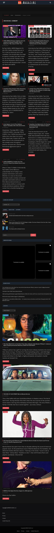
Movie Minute (7, 365)
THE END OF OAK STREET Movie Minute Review (12, 291)
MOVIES (5, 209)
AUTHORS (18, 209)
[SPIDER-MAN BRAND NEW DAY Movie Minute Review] (5, 215)
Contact (4, 518)
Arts (5, 74)
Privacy (3, 515)
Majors (5, 412)
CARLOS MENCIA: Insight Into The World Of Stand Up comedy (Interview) (14, 162)
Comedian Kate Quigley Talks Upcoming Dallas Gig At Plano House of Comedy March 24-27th (14, 90)
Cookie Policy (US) (6, 521)
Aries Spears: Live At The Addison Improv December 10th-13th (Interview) (14, 124)
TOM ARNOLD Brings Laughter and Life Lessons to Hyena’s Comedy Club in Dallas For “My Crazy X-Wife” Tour (14, 42)
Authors (6, 315)
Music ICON (11, 209)
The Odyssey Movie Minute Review (17, 229)
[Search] (50, 2)
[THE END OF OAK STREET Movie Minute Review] (27, 377)
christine (23, 38)
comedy (5, 26)
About (3, 513)
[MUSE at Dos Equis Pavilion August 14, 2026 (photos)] (27, 474)
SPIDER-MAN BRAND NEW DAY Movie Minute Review (21, 215)
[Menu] (4, 2)
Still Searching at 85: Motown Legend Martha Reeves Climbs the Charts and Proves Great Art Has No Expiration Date (27, 294)
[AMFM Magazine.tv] (27, 2)
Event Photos (7, 462)
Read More (5, 67)
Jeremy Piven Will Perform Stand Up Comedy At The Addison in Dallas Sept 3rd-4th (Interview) (39, 90)
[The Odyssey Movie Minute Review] (5, 228)
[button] (18, 262)
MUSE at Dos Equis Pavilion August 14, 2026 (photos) (13, 296)
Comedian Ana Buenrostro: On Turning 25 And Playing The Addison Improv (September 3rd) (39, 125)
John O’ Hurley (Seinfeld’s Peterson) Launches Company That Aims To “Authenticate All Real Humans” (39, 42)
